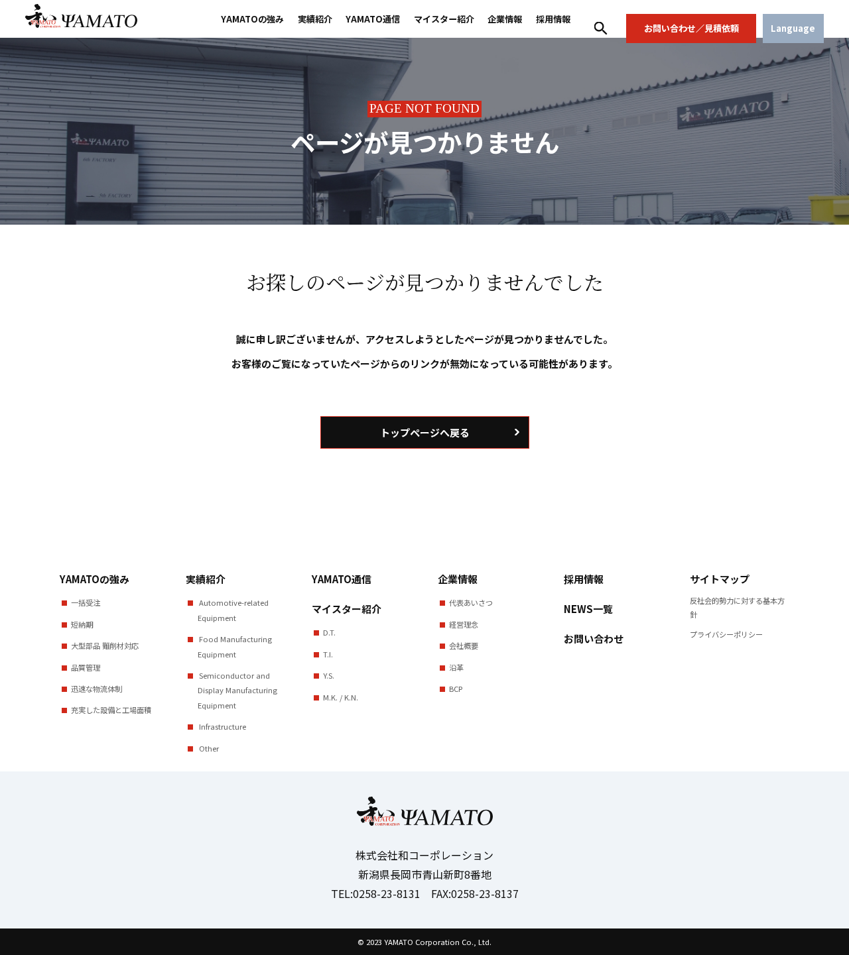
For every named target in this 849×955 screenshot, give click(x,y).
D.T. (329, 632)
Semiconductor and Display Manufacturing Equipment (237, 690)
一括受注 (85, 602)
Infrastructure (221, 726)
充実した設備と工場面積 (111, 709)
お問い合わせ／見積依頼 (691, 28)
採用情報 (553, 19)
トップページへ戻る (425, 432)
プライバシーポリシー (726, 634)
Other (208, 748)
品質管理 (85, 667)
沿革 (456, 667)
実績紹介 (315, 19)
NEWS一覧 (588, 609)
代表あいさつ (471, 602)
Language (793, 28)
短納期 (82, 624)
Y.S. (328, 675)
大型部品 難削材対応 (105, 645)
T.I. (328, 654)
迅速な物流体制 (96, 688)
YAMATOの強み (252, 19)
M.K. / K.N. (340, 697)
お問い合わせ (593, 639)
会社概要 (463, 645)
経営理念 (463, 624)
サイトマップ (720, 579)
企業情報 (505, 19)
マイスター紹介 (444, 19)
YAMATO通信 (373, 19)
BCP (455, 688)
